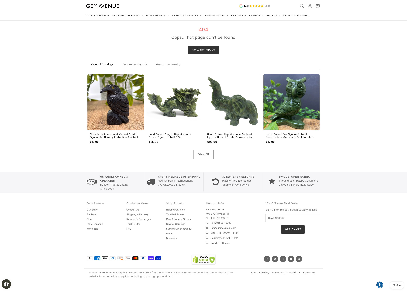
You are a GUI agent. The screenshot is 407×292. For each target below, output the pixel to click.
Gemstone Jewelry (168, 64)
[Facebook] (283, 259)
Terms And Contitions (286, 272)
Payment (309, 272)
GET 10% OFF (293, 229)
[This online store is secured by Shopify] (203, 259)
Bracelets (171, 238)
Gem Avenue (107, 272)
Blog (89, 219)
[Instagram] (267, 259)
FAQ (128, 228)
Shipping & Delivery (137, 214)
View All (203, 154)
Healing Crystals (175, 209)
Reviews (91, 214)
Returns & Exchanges (138, 219)
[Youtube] (291, 259)
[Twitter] (275, 259)
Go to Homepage (203, 49)
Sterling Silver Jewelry (178, 228)
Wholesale (92, 228)
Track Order (133, 224)
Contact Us (132, 209)
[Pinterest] (299, 259)
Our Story (92, 209)
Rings (169, 233)
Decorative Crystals (134, 64)
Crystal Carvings (102, 64)
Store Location (95, 224)
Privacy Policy (260, 272)
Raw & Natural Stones (178, 219)
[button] (97, 15)
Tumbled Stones (175, 214)
